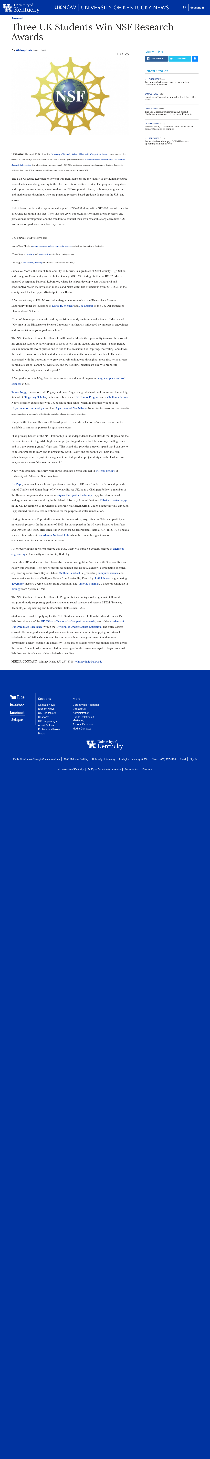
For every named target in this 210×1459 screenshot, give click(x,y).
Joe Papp (16, 484)
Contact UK (79, 709)
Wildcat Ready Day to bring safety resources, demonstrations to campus (169, 127)
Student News (46, 709)
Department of (64, 408)
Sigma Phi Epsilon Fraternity (74, 495)
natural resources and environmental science (52, 245)
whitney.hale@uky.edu (88, 661)
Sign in (193, 759)
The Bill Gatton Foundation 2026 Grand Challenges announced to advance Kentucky (168, 113)
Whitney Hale (24, 50)
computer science (108, 573)
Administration (81, 713)
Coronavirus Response (86, 705)
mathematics (44, 254)
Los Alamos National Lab (53, 535)
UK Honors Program (86, 397)
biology (16, 589)
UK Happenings (47, 721)
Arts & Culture (46, 725)
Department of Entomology (27, 408)
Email (183, 759)
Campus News (46, 705)
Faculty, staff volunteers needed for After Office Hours (171, 98)
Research (17, 18)
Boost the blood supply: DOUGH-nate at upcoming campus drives (167, 142)
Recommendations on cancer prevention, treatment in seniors (167, 83)
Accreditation (131, 769)
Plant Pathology (80, 408)
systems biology (105, 470)
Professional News (49, 729)
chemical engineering (32, 262)
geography (17, 583)
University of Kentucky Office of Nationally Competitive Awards (79, 154)
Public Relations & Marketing (83, 718)
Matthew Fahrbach (70, 573)
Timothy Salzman (88, 583)
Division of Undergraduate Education (78, 627)
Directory (147, 769)
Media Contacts (82, 728)
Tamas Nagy (18, 392)
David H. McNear (63, 305)
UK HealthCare (47, 713)
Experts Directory (83, 724)
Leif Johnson (102, 578)
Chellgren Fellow (117, 397)
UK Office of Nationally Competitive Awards (68, 621)
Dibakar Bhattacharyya (113, 500)
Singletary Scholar (35, 397)
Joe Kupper (86, 305)
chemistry (30, 254)
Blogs (41, 733)
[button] (197, 7)
